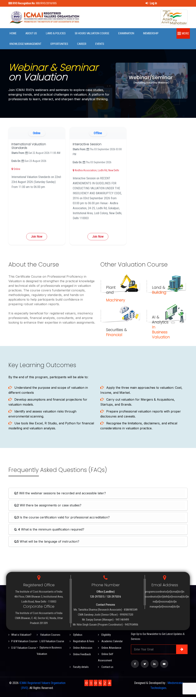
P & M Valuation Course (24, 641)
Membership (150, 33)
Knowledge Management (25, 44)
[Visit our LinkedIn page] (154, 664)
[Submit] (182, 649)
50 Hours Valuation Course (92, 33)
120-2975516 (114, 596)
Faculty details (81, 666)
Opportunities (59, 44)
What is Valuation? (21, 634)
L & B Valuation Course (52, 641)
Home (13, 33)
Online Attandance (111, 647)
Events (99, 44)
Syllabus (77, 634)
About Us (31, 33)
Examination (126, 33)
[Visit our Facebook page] (135, 664)
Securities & (116, 332)
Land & (159, 290)
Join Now (36, 236)
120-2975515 (97, 596)
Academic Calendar (112, 641)
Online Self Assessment (105, 657)
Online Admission (82, 647)
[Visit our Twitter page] (145, 664)
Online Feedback (82, 654)
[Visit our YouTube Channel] (164, 664)
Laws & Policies (56, 33)
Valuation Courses (50, 634)
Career (81, 44)
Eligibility (106, 634)
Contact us (107, 666)
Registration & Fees (83, 641)
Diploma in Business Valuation (49, 650)
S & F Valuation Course (23, 647)
